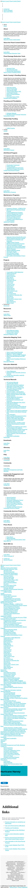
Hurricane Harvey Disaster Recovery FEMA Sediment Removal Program (14, 618)
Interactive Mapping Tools (7, 676)
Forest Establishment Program (12, 606)
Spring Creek (7, 663)
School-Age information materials (12, 690)
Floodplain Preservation (10, 633)
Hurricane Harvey (8, 576)
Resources (3, 670)
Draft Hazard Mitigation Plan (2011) (13, 710)
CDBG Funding (8, 592)
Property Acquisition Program (11, 624)
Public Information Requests (11, 753)
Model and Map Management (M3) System (15, 682)
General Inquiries (8, 747)
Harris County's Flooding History (9, 574)
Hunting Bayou (7, 653)
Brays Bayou (7, 643)
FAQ (2, 742)
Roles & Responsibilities (10, 582)
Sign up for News (8, 11)
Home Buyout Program (10, 632)
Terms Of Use (13, 887)
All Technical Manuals (9, 692)
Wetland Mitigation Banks (10, 629)
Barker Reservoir (8, 641)
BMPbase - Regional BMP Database (13, 680)
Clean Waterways (8, 686)
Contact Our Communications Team (13, 764)
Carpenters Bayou (8, 645)
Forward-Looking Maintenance (12, 613)
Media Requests (8, 762)
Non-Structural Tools (9, 571)
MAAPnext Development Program (13, 623)
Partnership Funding (6, 590)
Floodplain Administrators (10, 751)
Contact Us (6, 9)
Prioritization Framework (10, 596)
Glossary (3, 741)
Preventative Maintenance (10, 612)
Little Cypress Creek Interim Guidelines (14, 717)
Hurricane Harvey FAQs (10, 585)
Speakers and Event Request (11, 757)
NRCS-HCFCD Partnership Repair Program (15, 605)
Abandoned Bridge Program (11, 609)
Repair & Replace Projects (11, 610)
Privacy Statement (22, 887)
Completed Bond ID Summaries (12, 598)
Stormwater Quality (9, 631)
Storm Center (4, 671)
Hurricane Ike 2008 (9, 578)
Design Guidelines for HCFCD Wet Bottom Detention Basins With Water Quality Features (13, 704)
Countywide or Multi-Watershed (12, 637)
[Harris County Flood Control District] (11, 1)
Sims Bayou (7, 661)
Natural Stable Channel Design (12, 722)
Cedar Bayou (7, 647)
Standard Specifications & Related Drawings (15, 729)
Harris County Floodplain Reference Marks (15, 683)
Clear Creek (7, 648)
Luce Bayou (7, 657)
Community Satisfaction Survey (12, 750)
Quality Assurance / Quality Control (13, 727)
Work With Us (4, 765)
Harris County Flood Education (12, 678)
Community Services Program (8, 758)
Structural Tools (8, 570)
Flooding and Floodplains (7, 586)
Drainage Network (8, 588)
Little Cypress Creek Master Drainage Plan (15, 718)
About (2, 566)
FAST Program (7, 614)
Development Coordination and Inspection (15, 620)
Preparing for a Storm (9, 675)
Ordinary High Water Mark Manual (13, 723)
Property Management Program (12, 608)
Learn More (7, 38)
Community (4, 743)
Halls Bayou (7, 652)
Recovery (6, 584)
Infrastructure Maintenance (11, 573)
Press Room (4, 760)
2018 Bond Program (6, 594)
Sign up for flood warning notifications (15, 825)
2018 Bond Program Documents (12, 600)
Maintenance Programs (7, 602)
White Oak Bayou (8, 667)
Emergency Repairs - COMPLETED (13, 604)
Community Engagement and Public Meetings (13, 745)
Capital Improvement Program (8, 601)
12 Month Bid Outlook (9, 694)
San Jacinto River (8, 659)
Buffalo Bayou (7, 644)
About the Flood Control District (9, 567)
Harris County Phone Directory (12, 754)
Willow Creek (7, 668)
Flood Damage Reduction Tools (9, 569)
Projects (3, 636)
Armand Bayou (7, 640)
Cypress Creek (7, 649)
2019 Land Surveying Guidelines (12, 695)
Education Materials (6, 684)
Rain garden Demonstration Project (13, 635)
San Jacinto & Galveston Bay (11, 660)
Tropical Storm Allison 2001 (11, 580)
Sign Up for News (8, 755)
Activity (2, 593)
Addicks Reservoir (8, 639)
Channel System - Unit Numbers (12, 702)
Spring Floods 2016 (9, 577)
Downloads (4, 739)
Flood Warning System (10, 672)
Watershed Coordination (10, 738)
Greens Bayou (7, 651)
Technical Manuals (6, 691)
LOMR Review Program (10, 621)
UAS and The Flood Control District (13, 625)
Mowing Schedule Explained (11, 679)
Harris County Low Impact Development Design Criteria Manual (13, 713)
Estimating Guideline (9, 711)
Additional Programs (6, 616)
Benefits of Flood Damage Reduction (13, 589)
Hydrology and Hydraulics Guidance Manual (15, 715)
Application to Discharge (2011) (12, 696)
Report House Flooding (10, 674)
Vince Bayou (7, 665)
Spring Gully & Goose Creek (11, 664)
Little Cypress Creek (9, 656)
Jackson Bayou (8, 655)
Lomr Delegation (8, 719)
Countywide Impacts (9, 581)
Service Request (8, 10)
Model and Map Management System (13, 721)
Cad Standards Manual (10, 700)
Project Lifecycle (8, 597)
